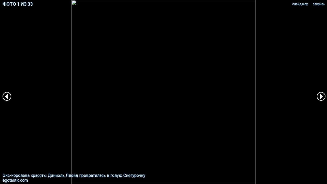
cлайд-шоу (300, 4)
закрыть (318, 4)
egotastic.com (15, 180)
